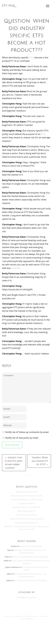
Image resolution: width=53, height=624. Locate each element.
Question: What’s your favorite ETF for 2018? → (40, 461)
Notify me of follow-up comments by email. (27, 432)
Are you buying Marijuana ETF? (26, 522)
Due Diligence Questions (27, 597)
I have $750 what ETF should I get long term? (26, 518)
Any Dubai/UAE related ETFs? (31, 546)
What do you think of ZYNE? (26, 492)
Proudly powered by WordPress (20, 616)
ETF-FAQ (8, 5)
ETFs (31, 57)
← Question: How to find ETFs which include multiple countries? (13, 462)
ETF (43, 134)
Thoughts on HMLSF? (26, 503)
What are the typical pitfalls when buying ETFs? (30, 557)
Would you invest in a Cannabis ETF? (26, 507)
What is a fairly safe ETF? (26, 511)
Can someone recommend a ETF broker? (30, 580)
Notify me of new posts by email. (21, 437)
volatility (15, 268)
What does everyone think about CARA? (26, 495)
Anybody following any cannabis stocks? (26, 499)
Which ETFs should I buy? (26, 515)
